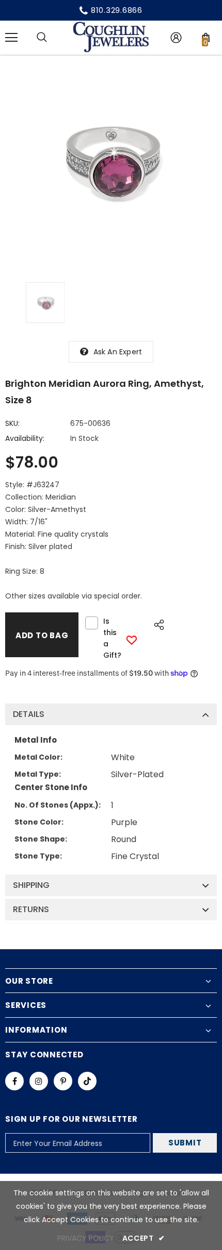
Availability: (24, 438)
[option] (111, 161)
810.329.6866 (116, 10)
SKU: (12, 423)
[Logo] (111, 37)
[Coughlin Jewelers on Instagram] (38, 1081)
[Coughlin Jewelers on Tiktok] (87, 1081)
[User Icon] (176, 37)
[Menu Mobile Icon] (11, 37)
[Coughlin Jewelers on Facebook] (14, 1081)
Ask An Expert (117, 352)
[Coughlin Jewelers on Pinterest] (63, 1081)
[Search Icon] (41, 37)
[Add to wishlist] (131, 639)
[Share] (156, 623)
